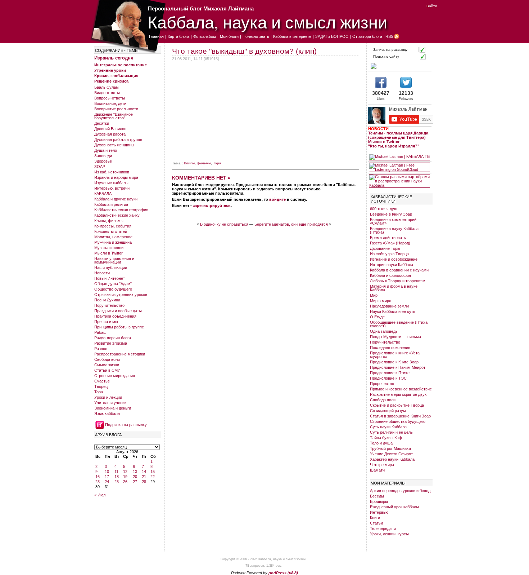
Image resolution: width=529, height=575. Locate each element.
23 (97, 481)
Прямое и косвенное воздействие (401, 389)
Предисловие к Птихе (390, 373)
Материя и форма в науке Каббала (393, 288)
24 (107, 481)
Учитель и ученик (110, 403)
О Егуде (377, 317)
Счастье (102, 381)
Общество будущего (113, 289)
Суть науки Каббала (388, 427)
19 (125, 476)
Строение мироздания (114, 375)
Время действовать (388, 237)
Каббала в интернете (292, 36)
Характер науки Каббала (392, 459)
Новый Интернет (109, 278)
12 (125, 471)
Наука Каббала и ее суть (392, 311)
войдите (277, 199)
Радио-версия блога (112, 338)
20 (135, 476)
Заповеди (103, 156)
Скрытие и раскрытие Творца (397, 405)
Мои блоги (229, 36)
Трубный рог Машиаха (390, 448)
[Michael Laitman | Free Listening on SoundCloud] (399, 167)
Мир (373, 295)
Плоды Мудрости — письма (395, 337)
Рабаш (100, 332)
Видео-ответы (107, 92)
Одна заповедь (384, 331)
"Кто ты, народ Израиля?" (393, 146)
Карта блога (178, 36)
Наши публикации (110, 267)
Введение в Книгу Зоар (391, 214)
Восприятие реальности (116, 109)
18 (116, 476)
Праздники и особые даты (118, 311)
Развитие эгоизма (110, 343)
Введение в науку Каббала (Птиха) (394, 230)
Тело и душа (381, 443)
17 (107, 476)
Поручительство (109, 305)
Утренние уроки (110, 70)
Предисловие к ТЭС (388, 378)
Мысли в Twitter (108, 253)
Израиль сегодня (114, 58)
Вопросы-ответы (109, 98)
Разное (100, 348)
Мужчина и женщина (113, 242)
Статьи (376, 523)
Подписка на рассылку (126, 425)
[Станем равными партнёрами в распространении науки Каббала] (399, 181)
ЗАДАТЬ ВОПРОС (331, 36)
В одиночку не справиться (224, 224)
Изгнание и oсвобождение (393, 259)
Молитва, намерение (113, 237)
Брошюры (379, 501)
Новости (102, 273)
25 (116, 481)
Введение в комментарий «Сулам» (393, 221)
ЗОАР (99, 166)
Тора (98, 392)
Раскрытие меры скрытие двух (398, 394)
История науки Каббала (391, 264)
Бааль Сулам (106, 87)
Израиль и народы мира (116, 177)
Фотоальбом (204, 36)
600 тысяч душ (383, 209)
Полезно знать (256, 36)
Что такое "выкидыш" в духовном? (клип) (244, 51)
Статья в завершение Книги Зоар (400, 416)
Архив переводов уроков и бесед (400, 490)
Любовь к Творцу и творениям (397, 281)
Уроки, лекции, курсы (389, 534)
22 (152, 476)
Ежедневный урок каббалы (394, 507)
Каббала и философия (390, 275)
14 (144, 471)
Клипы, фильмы (108, 220)
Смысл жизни (106, 365)
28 (144, 481)
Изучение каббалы (111, 183)
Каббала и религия (111, 204)
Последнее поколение (390, 347)
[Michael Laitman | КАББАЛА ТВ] (399, 157)
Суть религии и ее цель (391, 432)
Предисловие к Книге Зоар (394, 362)
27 (135, 481)
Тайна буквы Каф (386, 437)
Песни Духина (107, 300)
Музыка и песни (108, 248)
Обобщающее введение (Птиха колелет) (399, 324)
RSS (389, 36)
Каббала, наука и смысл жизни (267, 21)
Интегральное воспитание (120, 65)
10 (107, 471)
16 (97, 476)
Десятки (101, 123)
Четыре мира (382, 464)
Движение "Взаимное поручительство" (113, 116)
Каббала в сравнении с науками (399, 270)
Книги (375, 517)
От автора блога (367, 36)
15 (152, 471)
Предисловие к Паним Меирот (397, 367)
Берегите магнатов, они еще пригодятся (291, 224)
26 (125, 481)
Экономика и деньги (112, 408)
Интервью (379, 512)
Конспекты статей (110, 231)
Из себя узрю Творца (389, 254)
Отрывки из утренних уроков (120, 294)
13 (135, 471)
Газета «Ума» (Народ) (390, 243)
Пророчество (382, 383)
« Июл (99, 495)
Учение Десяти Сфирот (391, 454)
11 (116, 471)
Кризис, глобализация (116, 76)
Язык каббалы (107, 413)
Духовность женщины (114, 145)
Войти (431, 6)
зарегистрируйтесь (212, 205)
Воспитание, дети (110, 103)
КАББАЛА (103, 193)
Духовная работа (110, 134)
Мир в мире (380, 300)
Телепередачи (383, 528)
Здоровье (103, 161)
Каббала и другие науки (115, 199)
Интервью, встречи (112, 188)
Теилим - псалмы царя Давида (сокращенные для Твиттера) (398, 135)
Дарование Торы (385, 248)
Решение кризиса (111, 81)
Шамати (377, 470)
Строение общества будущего (397, 421)
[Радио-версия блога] (399, 66)
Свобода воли (107, 359)
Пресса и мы (106, 321)
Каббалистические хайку (117, 215)
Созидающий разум (388, 410)
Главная (156, 36)
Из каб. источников (111, 172)
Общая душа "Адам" (113, 284)
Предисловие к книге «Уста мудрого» (395, 354)
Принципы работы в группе (119, 327)
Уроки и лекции (108, 397)
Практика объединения (115, 316)
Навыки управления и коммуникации (114, 260)
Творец (101, 386)
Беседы (377, 496)
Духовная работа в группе (118, 139)
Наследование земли (389, 306)
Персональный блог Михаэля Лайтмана (201, 8)
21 (144, 476)
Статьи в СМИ (107, 370)
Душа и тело (105, 150)
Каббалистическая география (121, 210)
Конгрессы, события (112, 226)
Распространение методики (119, 354)
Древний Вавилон (110, 129)
